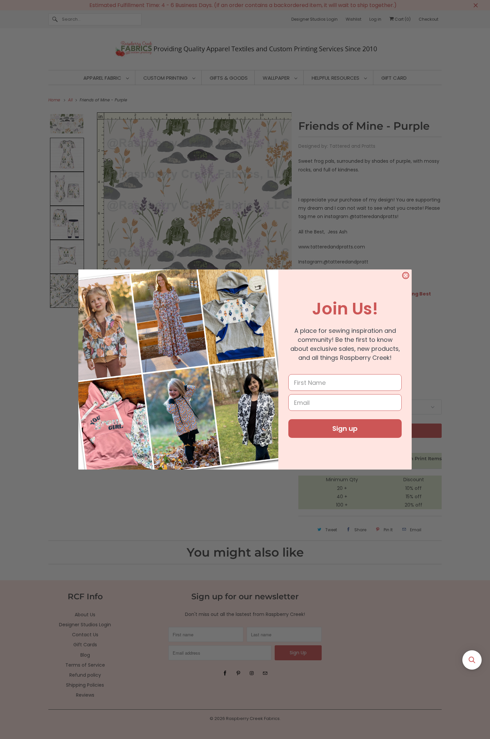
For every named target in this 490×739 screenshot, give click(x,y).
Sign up (345, 428)
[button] (472, 660)
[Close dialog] (405, 275)
